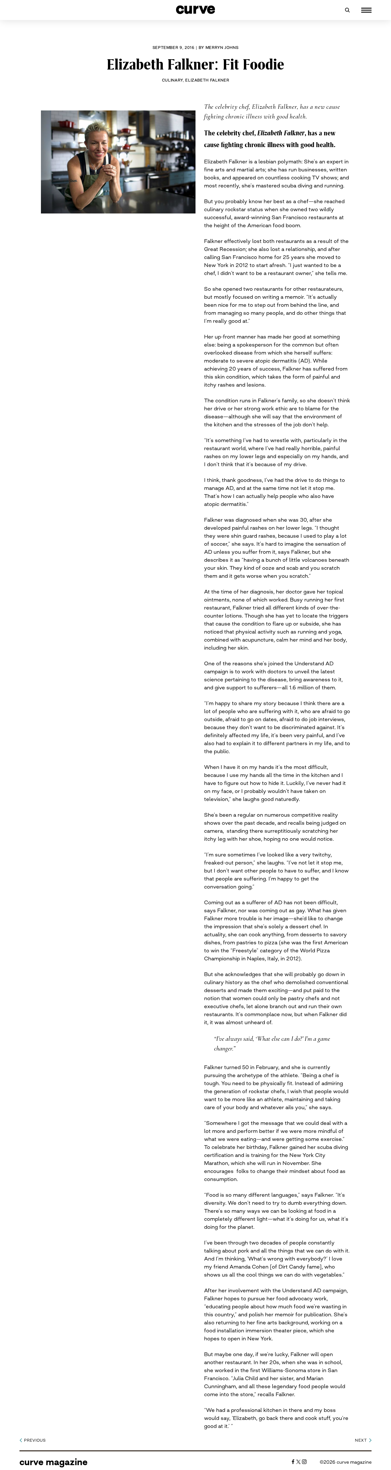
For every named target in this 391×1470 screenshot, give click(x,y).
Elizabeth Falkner (207, 80)
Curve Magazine (53, 1462)
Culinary (172, 80)
